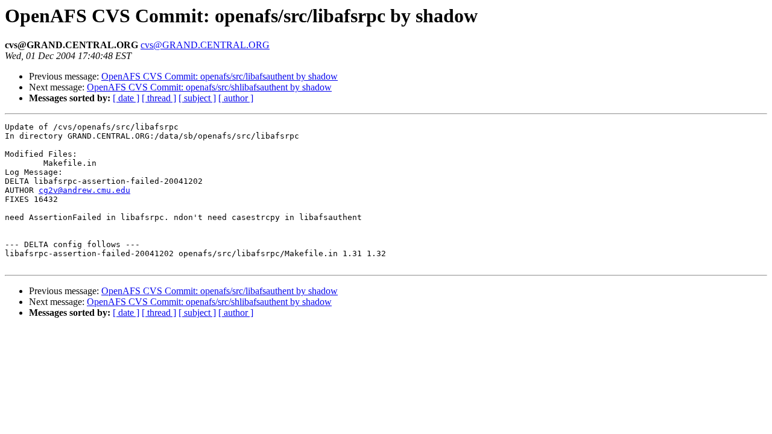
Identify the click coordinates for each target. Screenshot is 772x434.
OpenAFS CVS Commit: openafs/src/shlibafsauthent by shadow (209, 87)
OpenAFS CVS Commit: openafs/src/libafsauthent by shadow (219, 76)
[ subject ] (197, 98)
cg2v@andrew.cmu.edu (84, 190)
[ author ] (235, 98)
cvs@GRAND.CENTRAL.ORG (205, 45)
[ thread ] (159, 98)
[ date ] (126, 98)
